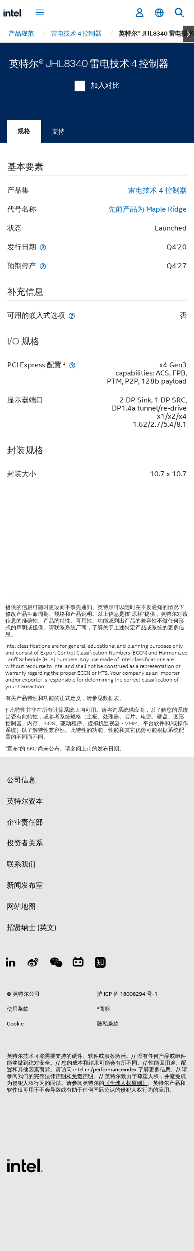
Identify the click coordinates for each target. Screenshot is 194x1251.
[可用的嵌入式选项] (72, 315)
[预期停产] (43, 266)
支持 (58, 131)
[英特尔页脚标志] (25, 1165)
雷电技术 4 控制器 (157, 190)
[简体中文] (159, 12)
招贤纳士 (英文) (31, 927)
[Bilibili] (78, 964)
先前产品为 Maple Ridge (147, 209)
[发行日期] (43, 247)
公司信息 (21, 780)
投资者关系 (25, 843)
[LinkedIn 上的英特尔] (10, 964)
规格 (24, 131)
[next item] (188, 34)
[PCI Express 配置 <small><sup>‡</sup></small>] (72, 365)
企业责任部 (25, 822)
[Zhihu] (100, 964)
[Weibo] (33, 964)
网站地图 (21, 906)
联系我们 (21, 864)
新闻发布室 (25, 885)
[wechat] (55, 964)
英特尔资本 (25, 801)
